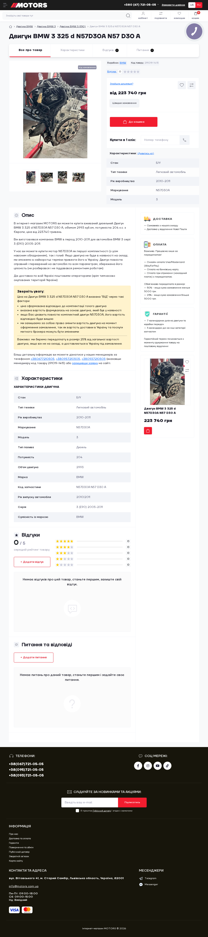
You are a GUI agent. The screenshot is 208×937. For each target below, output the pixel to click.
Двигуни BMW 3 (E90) (73, 26)
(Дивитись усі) (146, 153)
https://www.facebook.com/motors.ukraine (138, 766)
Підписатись (132, 802)
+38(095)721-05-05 (26, 770)
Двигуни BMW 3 (46, 26)
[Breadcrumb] (10, 26)
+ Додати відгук (32, 562)
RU (199, 5)
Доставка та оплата (20, 838)
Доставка (162, 219)
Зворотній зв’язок (19, 856)
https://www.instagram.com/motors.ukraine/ (148, 766)
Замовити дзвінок (173, 5)
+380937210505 (94, 359)
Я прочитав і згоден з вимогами (106, 810)
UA (192, 5)
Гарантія (14, 843)
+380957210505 (68, 359)
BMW (123, 62)
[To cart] (148, 430)
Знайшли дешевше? (121, 83)
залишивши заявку (85, 363)
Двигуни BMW (24, 26)
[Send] (185, 140)
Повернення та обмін (21, 847)
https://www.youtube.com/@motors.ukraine (158, 766)
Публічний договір (102, 810)
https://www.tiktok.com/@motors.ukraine (167, 766)
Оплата (160, 244)
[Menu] (5, 5)
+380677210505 (42, 359)
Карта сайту (16, 860)
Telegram (150, 878)
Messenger (151, 884)
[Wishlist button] (182, 85)
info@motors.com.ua (23, 886)
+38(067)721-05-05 (26, 764)
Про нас (13, 834)
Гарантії (160, 314)
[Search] (128, 16)
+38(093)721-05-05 (26, 775)
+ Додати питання (34, 657)
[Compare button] (191, 85)
